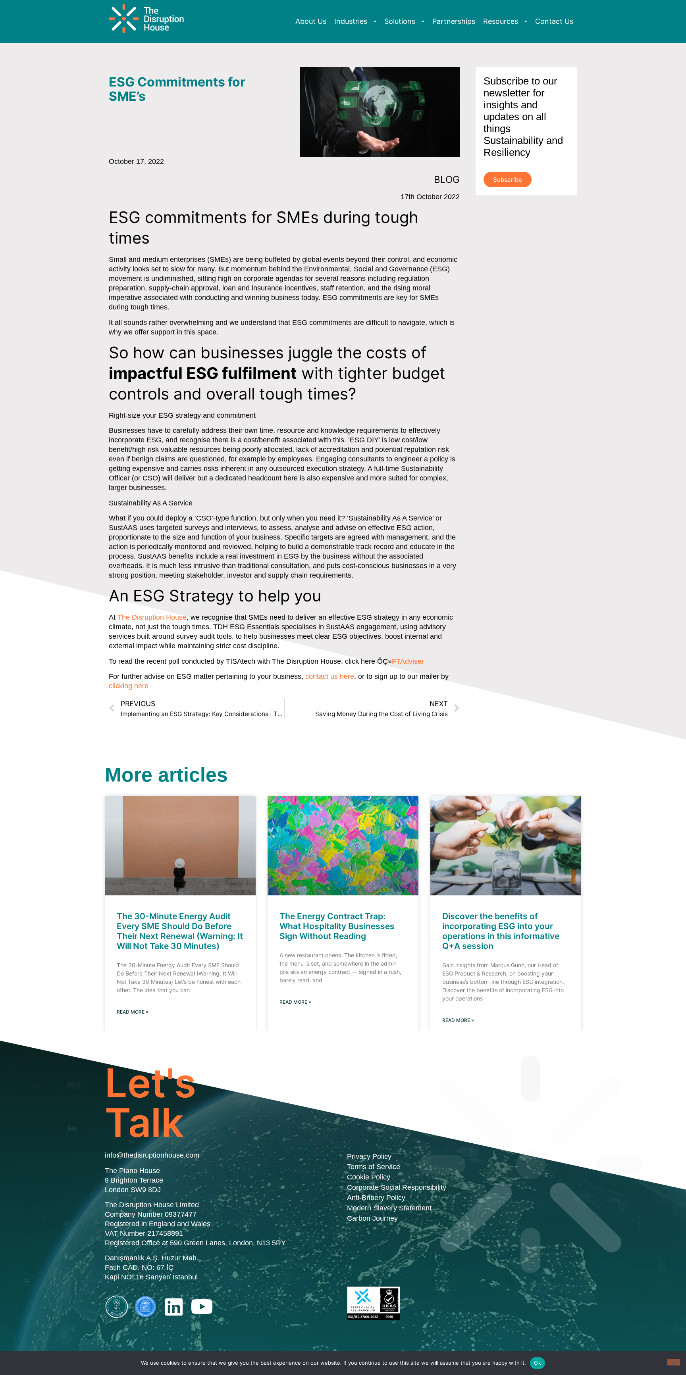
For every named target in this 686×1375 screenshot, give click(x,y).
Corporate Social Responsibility (396, 1187)
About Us (310, 21)
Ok (537, 1363)
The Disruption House (152, 617)
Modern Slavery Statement (389, 1208)
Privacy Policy (369, 1156)
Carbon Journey (372, 1218)
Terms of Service (373, 1166)
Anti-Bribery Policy (376, 1197)
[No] (673, 1362)
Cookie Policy (368, 1177)
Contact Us (554, 21)
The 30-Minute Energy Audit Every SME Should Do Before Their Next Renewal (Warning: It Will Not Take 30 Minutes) (180, 931)
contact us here (329, 676)
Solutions (399, 21)
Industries (350, 21)
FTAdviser (408, 661)
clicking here (128, 686)
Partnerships (453, 21)
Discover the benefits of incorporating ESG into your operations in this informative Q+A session (500, 931)
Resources (500, 21)
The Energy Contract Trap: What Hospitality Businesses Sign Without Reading (337, 926)
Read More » (132, 1012)
